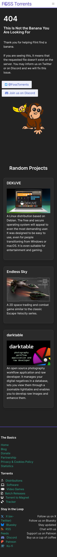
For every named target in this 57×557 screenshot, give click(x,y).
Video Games (14, 489)
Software (11, 485)
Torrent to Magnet (16, 497)
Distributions (12, 480)
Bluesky (10, 525)
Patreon (10, 541)
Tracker (10, 502)
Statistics (7, 466)
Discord (10, 537)
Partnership (8, 457)
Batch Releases (14, 493)
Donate (5, 453)
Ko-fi (8, 546)
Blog (4, 449)
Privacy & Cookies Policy (17, 462)
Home (5, 445)
